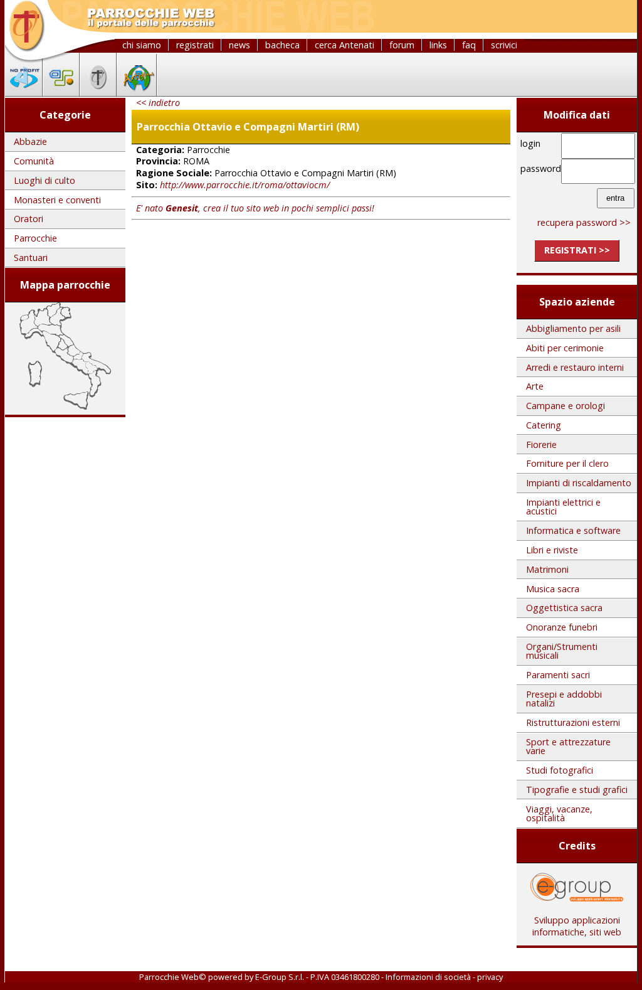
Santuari (31, 257)
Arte (535, 386)
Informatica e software (573, 530)
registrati (195, 45)
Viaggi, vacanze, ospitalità (559, 813)
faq (469, 45)
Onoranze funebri (561, 627)
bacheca (282, 45)
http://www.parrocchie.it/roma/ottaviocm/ (245, 185)
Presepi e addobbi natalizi (564, 698)
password (538, 168)
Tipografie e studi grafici (577, 790)
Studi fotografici (559, 770)
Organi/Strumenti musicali (561, 651)
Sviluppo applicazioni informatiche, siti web (576, 926)
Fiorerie (541, 444)
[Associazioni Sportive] (61, 92)
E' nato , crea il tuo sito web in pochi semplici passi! (255, 208)
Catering (543, 425)
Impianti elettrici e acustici (563, 506)
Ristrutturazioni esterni (573, 722)
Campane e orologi (565, 406)
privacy (490, 976)
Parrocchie (35, 238)
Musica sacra (552, 589)
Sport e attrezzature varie (568, 746)
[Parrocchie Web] (98, 92)
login (530, 143)
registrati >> (577, 250)
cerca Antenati (344, 45)
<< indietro (158, 103)
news (239, 45)
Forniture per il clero (567, 463)
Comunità (34, 161)
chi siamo (141, 45)
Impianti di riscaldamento (578, 483)
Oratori (28, 219)
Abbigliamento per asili (573, 328)
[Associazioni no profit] (24, 92)
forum (401, 45)
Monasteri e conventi (57, 200)
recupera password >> (584, 222)
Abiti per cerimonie (565, 348)
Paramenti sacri (558, 675)
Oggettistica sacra (564, 608)
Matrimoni (547, 569)
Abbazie (30, 141)
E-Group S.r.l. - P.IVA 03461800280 (317, 976)
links (438, 45)
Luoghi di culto (44, 180)
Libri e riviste (552, 550)
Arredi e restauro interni (575, 367)
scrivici (504, 45)
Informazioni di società (428, 976)
